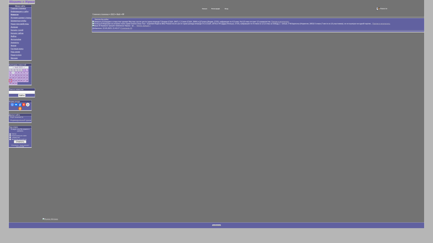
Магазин (14, 58)
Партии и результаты (280, 22)
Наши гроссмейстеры (20, 24)
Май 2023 (19, 67)
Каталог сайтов (17, 33)
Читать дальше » (143, 26)
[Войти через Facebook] (20, 104)
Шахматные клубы (18, 21)
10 (16, 75)
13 (24, 75)
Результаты (15, 145)
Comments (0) (126, 28)
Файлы (13, 36)
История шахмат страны (21, 18)
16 (13, 78)
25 (19, 81)
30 (13, 83)
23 (13, 81)
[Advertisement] (50, 184)
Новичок (14, 134)
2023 (113, 14)
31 (16, 83)
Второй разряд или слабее (19, 135)
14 (27, 75)
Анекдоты (15, 43)
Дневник (14, 27)
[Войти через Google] (28, 104)
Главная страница (18, 8)
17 (16, 78)
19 (21, 78)
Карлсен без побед (101, 19)
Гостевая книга (17, 49)
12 (21, 75)
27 (24, 81)
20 (24, 78)
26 (21, 81)
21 (27, 78)
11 (19, 75)
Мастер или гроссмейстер (19, 139)
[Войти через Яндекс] (23, 104)
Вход (226, 9)
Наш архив (15, 52)
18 (19, 78)
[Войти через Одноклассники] (20, 108)
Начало (204, 9)
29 (10, 83)
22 (10, 81)
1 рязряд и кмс (16, 137)
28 (27, 81)
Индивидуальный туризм (20, 120)
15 (10, 78)
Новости (14, 15)
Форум (13, 46)
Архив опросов (24, 145)
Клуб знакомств (16, 117)
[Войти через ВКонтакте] (16, 104)
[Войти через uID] (12, 104)
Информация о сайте (20, 11)
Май (118, 14)
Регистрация (215, 9)
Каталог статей (17, 30)
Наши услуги (16, 55)
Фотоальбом (16, 39)
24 (16, 81)
